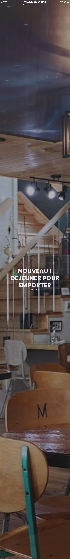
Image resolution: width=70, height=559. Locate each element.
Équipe (34, 4)
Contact (53, 4)
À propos (29, 4)
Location (46, 4)
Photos (40, 4)
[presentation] (3, 281)
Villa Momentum (35, 2)
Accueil (16, 4)
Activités (21, 4)
